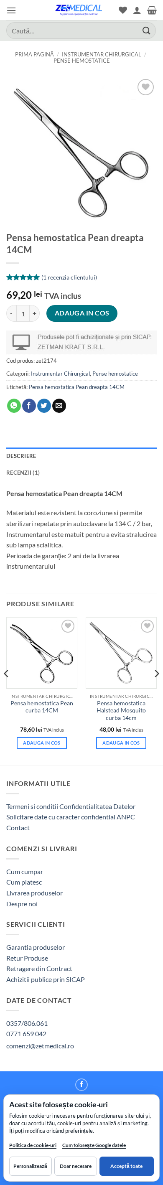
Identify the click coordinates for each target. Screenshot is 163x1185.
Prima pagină (34, 54)
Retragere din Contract (39, 968)
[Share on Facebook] (29, 406)
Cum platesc (24, 882)
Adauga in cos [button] (41, 742)
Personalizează (30, 1166)
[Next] (156, 690)
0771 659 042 (26, 1034)
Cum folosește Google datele (94, 1147)
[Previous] (7, 690)
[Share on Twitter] (44, 406)
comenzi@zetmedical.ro (40, 1046)
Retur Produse (27, 958)
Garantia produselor (35, 947)
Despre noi (22, 904)
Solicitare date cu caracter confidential (60, 817)
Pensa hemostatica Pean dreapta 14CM (77, 387)
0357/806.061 (27, 1023)
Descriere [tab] (21, 456)
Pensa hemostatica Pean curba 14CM (41, 707)
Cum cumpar (24, 871)
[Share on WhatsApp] (14, 406)
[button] (11, 10)
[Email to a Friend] (59, 406)
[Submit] (146, 30)
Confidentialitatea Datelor (97, 806)
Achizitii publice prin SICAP (45, 979)
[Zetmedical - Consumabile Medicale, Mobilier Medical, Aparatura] (78, 10)
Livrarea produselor (34, 893)
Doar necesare (76, 1166)
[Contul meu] (137, 10)
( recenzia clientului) (69, 277)
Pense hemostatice (81, 60)
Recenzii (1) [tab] (23, 472)
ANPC (126, 817)
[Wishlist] (123, 10)
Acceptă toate (126, 1166)
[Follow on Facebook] (81, 1084)
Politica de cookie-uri (32, 1145)
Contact (18, 828)
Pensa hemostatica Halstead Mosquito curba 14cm (121, 710)
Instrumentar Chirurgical (101, 54)
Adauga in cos (82, 313)
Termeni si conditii (32, 806)
